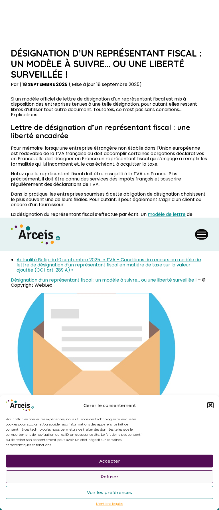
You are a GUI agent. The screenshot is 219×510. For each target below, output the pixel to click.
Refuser (109, 476)
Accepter (109, 461)
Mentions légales (109, 504)
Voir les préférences (109, 492)
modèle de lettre (167, 214)
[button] (210, 405)
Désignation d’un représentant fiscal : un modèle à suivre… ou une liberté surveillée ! (104, 280)
